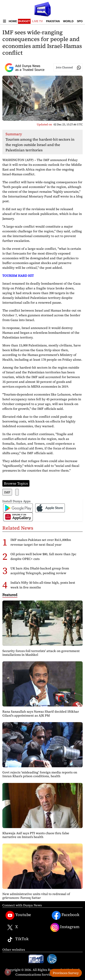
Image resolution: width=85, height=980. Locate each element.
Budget (24, 21)
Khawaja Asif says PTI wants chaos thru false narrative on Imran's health (35, 835)
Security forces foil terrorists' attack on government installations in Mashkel (41, 653)
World (68, 21)
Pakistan (53, 21)
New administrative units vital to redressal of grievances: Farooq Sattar (36, 896)
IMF (7, 492)
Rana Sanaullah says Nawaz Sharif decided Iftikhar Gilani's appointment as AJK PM (40, 713)
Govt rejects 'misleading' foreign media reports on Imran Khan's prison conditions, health (39, 774)
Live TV (37, 21)
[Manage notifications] (8, 972)
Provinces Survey (66, 973)
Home (13, 21)
